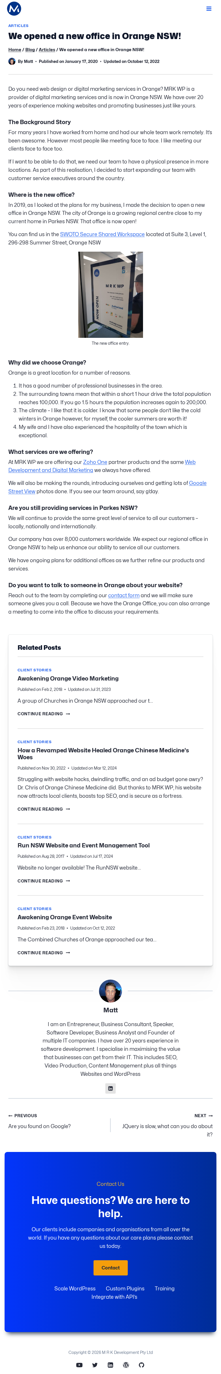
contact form (124, 595)
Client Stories (35, 670)
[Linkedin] (110, 1365)
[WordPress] (126, 1365)
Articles (18, 26)
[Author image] (12, 61)
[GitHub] (141, 1365)
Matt (28, 61)
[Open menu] (208, 8)
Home (14, 49)
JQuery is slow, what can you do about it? (167, 1125)
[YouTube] (79, 1365)
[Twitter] (95, 1365)
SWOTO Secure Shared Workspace (102, 234)
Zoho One (95, 462)
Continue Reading (44, 713)
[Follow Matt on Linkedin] (110, 1088)
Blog (30, 49)
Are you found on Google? (39, 1121)
